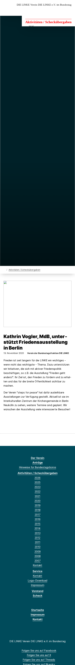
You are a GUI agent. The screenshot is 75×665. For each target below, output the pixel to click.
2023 (37, 487)
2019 (37, 505)
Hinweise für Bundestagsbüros (37, 467)
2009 (38, 551)
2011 (37, 542)
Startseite (37, 610)
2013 (37, 533)
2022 (37, 491)
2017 (37, 514)
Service (37, 571)
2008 (38, 556)
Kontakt (37, 565)
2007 (38, 560)
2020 (37, 500)
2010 (37, 546)
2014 (37, 528)
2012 (37, 537)
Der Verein (37, 458)
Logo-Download (37, 580)
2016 (37, 519)
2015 (37, 523)
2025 (37, 482)
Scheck (37, 595)
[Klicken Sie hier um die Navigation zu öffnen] (70, 10)
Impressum (37, 585)
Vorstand (37, 591)
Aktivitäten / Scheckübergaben (48, 22)
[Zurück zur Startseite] (4, 269)
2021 (37, 496)
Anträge (37, 462)
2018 (37, 510)
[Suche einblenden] (60, 10)
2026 (37, 477)
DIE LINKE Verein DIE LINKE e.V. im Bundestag (44, 5)
